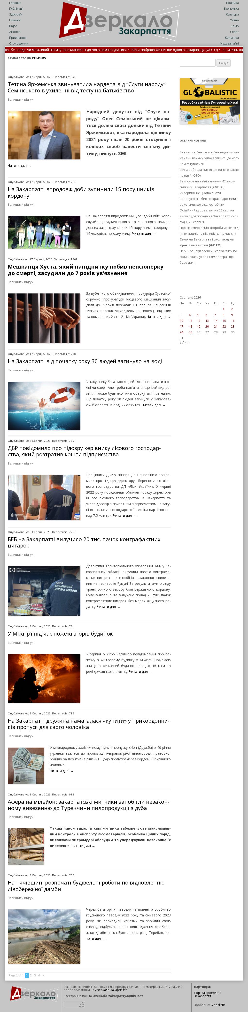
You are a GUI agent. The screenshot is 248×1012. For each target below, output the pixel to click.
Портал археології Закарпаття (207, 994)
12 (198, 320)
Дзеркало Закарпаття (111, 990)
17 (181, 326)
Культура (232, 14)
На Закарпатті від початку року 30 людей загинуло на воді (85, 361)
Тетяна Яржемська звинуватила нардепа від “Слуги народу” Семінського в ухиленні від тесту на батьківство (86, 87)
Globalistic (218, 1005)
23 (232, 326)
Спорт (234, 32)
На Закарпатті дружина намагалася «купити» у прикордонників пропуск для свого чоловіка (89, 723)
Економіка (231, 9)
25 (190, 332)
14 (215, 320)
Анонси (14, 32)
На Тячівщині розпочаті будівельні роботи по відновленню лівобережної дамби (86, 885)
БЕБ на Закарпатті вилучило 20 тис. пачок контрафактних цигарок (84, 542)
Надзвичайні (229, 43)
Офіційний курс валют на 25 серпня (207, 210)
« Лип (184, 342)
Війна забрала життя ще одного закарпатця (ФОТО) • (133, 50)
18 (190, 326)
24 (181, 332)
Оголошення (18, 43)
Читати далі (19, 165)
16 (232, 320)
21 (215, 326)
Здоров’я (15, 14)
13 (207, 320)
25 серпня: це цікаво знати (200, 193)
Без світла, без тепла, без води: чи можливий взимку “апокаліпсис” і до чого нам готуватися (209, 158)
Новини (15, 20)
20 (207, 326)
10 (181, 320)
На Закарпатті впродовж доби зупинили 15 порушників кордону (81, 192)
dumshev (39, 58)
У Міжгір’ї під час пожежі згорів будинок (60, 633)
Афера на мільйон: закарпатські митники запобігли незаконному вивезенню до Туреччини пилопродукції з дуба (88, 804)
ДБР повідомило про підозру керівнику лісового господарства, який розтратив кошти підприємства (84, 451)
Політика (232, 3)
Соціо (235, 26)
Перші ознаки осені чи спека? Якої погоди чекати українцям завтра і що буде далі (209, 257)
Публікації (16, 9)
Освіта (234, 20)
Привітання (17, 38)
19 (198, 326)
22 (224, 326)
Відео (13, 26)
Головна (15, 3)
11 (190, 320)
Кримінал (232, 38)
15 (224, 320)
